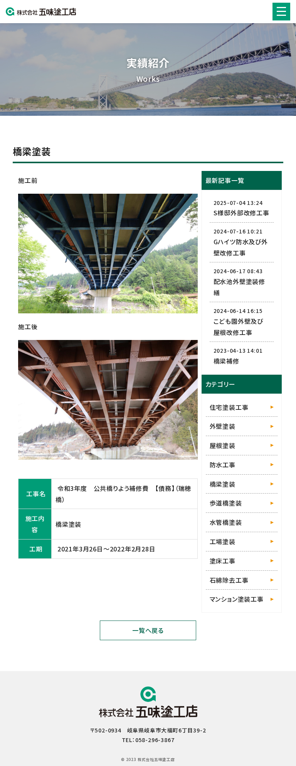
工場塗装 (222, 541)
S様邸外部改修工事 (241, 212)
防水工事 (222, 464)
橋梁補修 (226, 360)
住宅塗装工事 (229, 407)
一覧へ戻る (148, 630)
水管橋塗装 (226, 522)
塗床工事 (222, 560)
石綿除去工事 (229, 580)
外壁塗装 (222, 426)
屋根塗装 (222, 445)
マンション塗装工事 (237, 599)
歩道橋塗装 (226, 502)
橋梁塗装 (222, 484)
